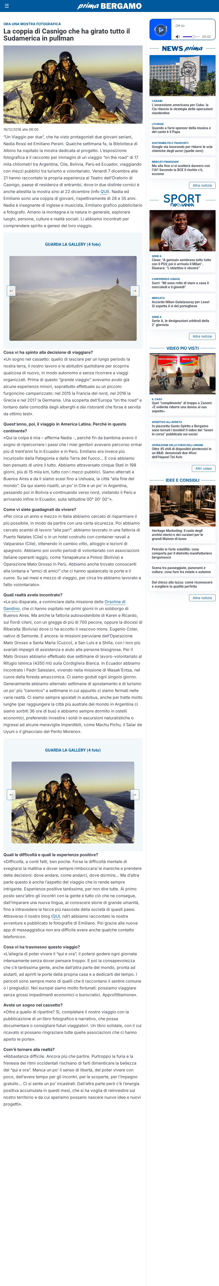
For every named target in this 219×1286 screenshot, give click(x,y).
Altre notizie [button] (202, 185)
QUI (104, 191)
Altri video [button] (203, 468)
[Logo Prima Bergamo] (109, 6)
